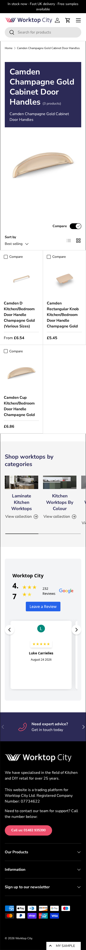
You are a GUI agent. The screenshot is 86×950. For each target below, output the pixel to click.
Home (8, 48)
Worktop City (23, 938)
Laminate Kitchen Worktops (21, 502)
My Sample (65, 946)
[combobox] (43, 32)
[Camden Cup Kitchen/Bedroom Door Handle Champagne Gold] (21, 373)
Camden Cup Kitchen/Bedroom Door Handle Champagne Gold (19, 406)
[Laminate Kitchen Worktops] (21, 482)
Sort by (10, 237)
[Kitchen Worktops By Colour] (59, 482)
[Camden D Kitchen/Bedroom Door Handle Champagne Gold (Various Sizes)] (21, 279)
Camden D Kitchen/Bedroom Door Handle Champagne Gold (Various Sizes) (19, 315)
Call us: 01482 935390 (28, 830)
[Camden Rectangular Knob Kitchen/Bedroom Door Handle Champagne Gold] (64, 279)
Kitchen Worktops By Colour (59, 502)
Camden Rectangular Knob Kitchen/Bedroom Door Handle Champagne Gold (63, 315)
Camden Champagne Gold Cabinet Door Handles (48, 48)
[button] (68, 20)
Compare (60, 226)
